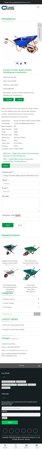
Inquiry (26, 447)
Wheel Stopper (22, 384)
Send (8, 225)
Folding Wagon (21, 381)
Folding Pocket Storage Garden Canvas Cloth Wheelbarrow (10, 263)
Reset (20, 225)
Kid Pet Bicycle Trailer (8, 381)
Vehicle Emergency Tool (9, 384)
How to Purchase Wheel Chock (13, 325)
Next (36, 42)
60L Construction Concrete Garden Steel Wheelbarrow (31, 263)
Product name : (8, 172)
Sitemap (27, 439)
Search (37, 314)
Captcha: (4, 411)
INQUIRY (9, 99)
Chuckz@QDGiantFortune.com (16, 350)
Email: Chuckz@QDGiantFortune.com (17, 2)
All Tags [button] (21, 365)
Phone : (5, 180)
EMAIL (19, 99)
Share (5, 447)
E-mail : (5, 188)
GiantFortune (6, 387)
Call (15, 447)
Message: (5, 196)
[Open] (39, 32)
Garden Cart (31, 384)
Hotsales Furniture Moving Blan (13, 329)
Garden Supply (9, 303)
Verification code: (8, 215)
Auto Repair (8, 307)
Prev (6, 42)
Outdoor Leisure (9, 299)
